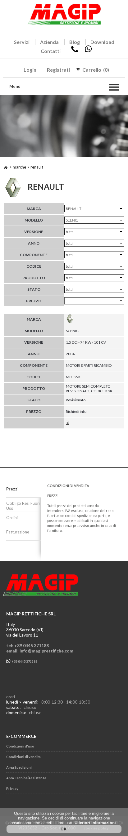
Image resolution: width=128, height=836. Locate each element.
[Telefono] (75, 51)
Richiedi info (76, 411)
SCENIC (72, 330)
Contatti (51, 51)
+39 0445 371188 (24, 662)
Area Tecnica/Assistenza (26, 778)
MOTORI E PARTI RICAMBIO (89, 365)
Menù (15, 86)
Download (102, 42)
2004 (70, 353)
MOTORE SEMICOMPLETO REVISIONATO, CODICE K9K (89, 388)
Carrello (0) (95, 70)
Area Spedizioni (19, 767)
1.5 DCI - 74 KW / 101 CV (86, 342)
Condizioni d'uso (20, 746)
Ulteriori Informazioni (95, 822)
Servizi (22, 42)
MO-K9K (73, 377)
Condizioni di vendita (23, 757)
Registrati (58, 70)
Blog (74, 42)
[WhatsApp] (88, 51)
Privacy (12, 788)
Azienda (49, 42)
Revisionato (75, 400)
